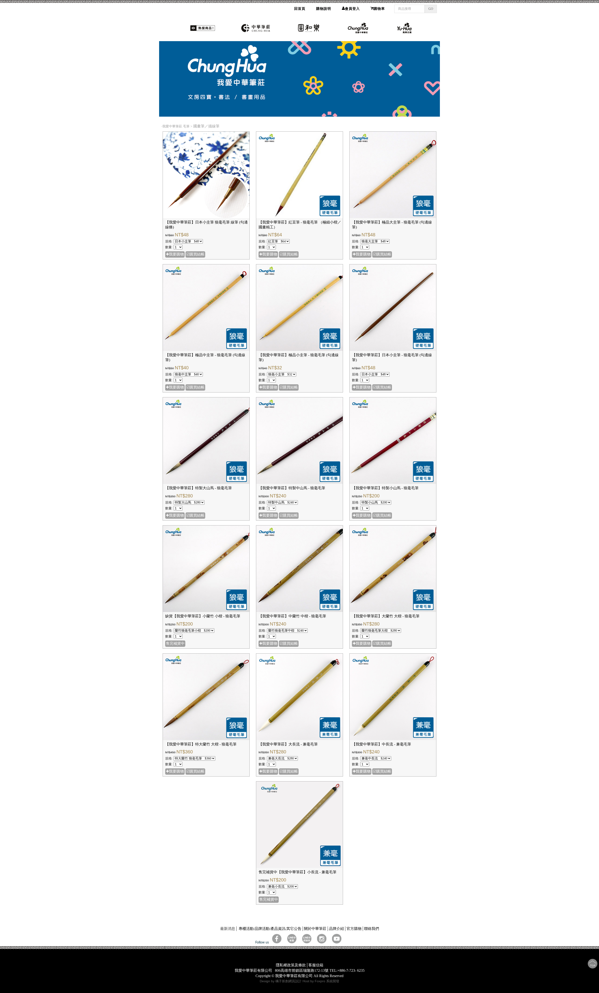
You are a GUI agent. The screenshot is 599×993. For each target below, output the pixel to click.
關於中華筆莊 (315, 929)
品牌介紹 (336, 929)
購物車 (379, 9)
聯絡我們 (371, 929)
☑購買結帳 (195, 254)
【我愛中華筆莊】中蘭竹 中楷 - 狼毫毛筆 (292, 616)
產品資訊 (277, 929)
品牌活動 (262, 929)
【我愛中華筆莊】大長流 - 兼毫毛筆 (288, 744)
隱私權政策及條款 (291, 965)
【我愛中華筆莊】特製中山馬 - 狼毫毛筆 (292, 488)
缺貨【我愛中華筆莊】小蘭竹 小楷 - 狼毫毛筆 (202, 616)
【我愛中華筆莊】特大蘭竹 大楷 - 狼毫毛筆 (201, 744)
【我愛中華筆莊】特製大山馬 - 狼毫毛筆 (198, 488)
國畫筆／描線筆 (206, 126)
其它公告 (293, 929)
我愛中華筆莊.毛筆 (176, 126)
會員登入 (352, 9)
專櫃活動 (246, 929)
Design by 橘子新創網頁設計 (281, 981)
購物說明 (323, 9)
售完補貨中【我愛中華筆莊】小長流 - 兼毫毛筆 (297, 872)
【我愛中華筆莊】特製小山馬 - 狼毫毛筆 (385, 488)
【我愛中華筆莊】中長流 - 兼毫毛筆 (381, 744)
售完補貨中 (175, 643)
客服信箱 (315, 965)
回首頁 (299, 9)
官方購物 (354, 929)
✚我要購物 (175, 254)
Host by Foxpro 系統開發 (321, 981)
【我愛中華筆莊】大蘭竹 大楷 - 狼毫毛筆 (386, 616)
